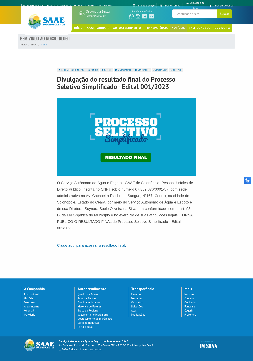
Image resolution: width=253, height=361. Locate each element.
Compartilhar (143, 70)
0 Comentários (124, 70)
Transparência (156, 28)
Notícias (178, 28)
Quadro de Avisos (88, 294)
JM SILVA (208, 346)
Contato (189, 298)
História (28, 298)
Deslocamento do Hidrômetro (95, 318)
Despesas (137, 298)
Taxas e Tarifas (87, 298)
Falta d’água (85, 327)
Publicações (138, 314)
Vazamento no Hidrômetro (93, 314)
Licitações (137, 306)
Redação (107, 70)
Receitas (136, 294)
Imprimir (177, 70)
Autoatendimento (127, 28)
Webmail (29, 310)
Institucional (31, 294)
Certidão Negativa (88, 322)
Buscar (224, 13)
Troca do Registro (88, 310)
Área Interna (31, 306)
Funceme (189, 306)
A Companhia (97, 28)
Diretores (29, 302)
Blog (34, 44)
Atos (134, 310)
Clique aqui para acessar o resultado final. (91, 245)
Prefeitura (190, 314)
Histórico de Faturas (89, 306)
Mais (188, 289)
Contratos (137, 302)
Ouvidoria (222, 28)
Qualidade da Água (89, 302)
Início (78, 28)
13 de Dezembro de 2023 (72, 70)
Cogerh (188, 310)
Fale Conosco (199, 28)
